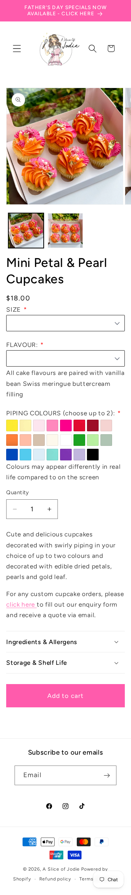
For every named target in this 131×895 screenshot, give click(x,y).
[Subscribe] (107, 775)
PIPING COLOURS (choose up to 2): (61, 413)
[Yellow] (12, 425)
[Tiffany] (52, 454)
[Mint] (93, 440)
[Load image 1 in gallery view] (26, 230)
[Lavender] (79, 454)
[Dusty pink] (106, 425)
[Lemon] (25, 425)
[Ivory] (52, 440)
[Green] (79, 440)
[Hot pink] (66, 425)
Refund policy (55, 879)
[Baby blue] (39, 454)
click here (21, 604)
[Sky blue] (25, 454)
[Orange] (12, 440)
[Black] (93, 454)
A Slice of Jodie (61, 869)
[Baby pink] (39, 425)
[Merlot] (93, 425)
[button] (17, 48)
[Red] (79, 425)
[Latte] (39, 440)
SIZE (14, 309)
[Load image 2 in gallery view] (65, 230)
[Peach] (25, 440)
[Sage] (106, 440)
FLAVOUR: (22, 344)
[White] (66, 440)
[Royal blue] (12, 454)
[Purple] (66, 454)
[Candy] (52, 425)
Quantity (17, 492)
